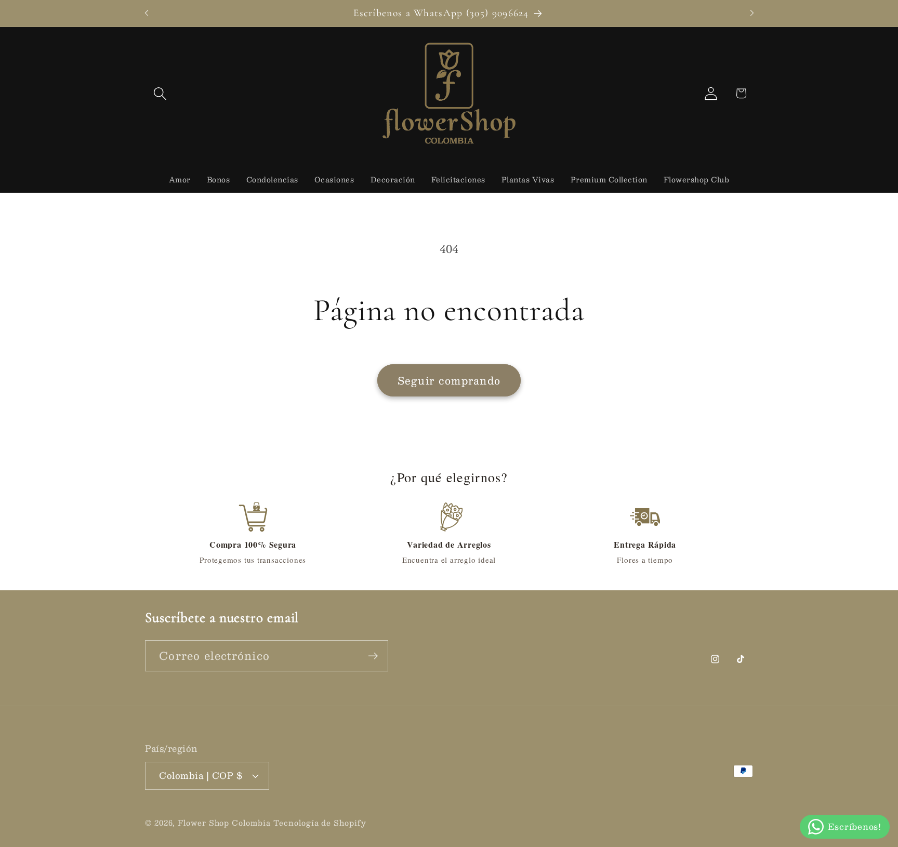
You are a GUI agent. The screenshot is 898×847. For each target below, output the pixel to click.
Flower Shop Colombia (224, 822)
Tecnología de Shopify (319, 822)
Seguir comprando (449, 380)
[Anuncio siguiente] (752, 13)
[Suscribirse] (373, 656)
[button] (160, 93)
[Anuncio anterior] (146, 13)
